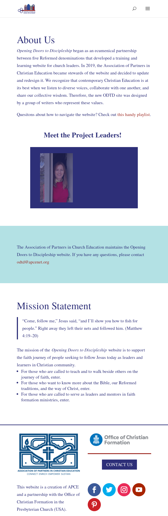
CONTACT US (119, 464)
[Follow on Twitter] (109, 489)
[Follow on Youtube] (138, 489)
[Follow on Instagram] (124, 489)
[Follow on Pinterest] (94, 504)
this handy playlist (133, 114)
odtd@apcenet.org (33, 262)
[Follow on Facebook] (94, 489)
